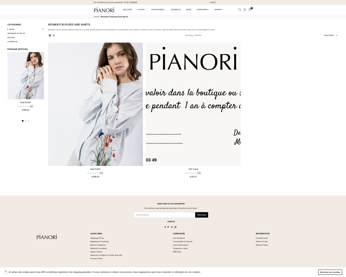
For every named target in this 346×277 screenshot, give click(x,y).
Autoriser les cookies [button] (330, 272)
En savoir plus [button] (209, 272)
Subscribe (194, 146)
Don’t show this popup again (196, 158)
